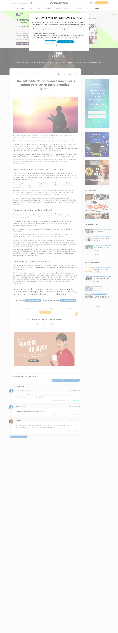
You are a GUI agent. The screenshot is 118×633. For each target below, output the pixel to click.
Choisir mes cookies (50, 41)
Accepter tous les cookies (65, 41)
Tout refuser (59, 45)
